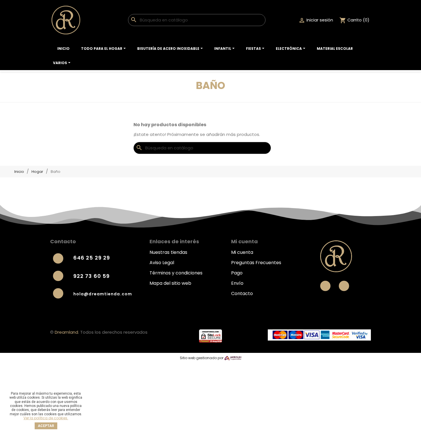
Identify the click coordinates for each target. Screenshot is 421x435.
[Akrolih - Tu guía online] (232, 357)
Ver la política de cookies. (45, 418)
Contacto (242, 293)
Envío (237, 283)
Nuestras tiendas (168, 252)
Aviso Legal (161, 262)
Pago (237, 273)
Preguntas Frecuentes (256, 262)
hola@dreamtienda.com (102, 294)
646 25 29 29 (91, 257)
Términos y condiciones (175, 273)
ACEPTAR (46, 426)
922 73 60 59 (91, 276)
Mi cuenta (242, 252)
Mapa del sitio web (170, 283)
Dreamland (66, 332)
